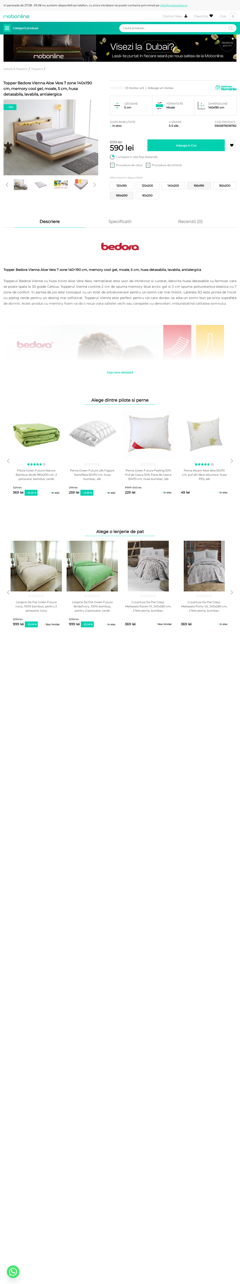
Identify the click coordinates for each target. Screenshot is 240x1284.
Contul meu (172, 16)
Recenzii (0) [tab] (190, 221)
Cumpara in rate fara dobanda (137, 157)
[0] (203, 16)
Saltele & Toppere (15, 69)
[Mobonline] (16, 16)
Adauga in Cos (186, 145)
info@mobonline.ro (174, 5)
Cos (227, 16)
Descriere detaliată (120, 372)
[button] (231, 145)
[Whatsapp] (13, 1271)
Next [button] (94, 184)
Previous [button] (7, 184)
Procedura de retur (129, 165)
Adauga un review (160, 88)
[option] (20, 185)
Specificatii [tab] (120, 221)
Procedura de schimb (167, 165)
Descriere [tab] (50, 221)
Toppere (37, 69)
